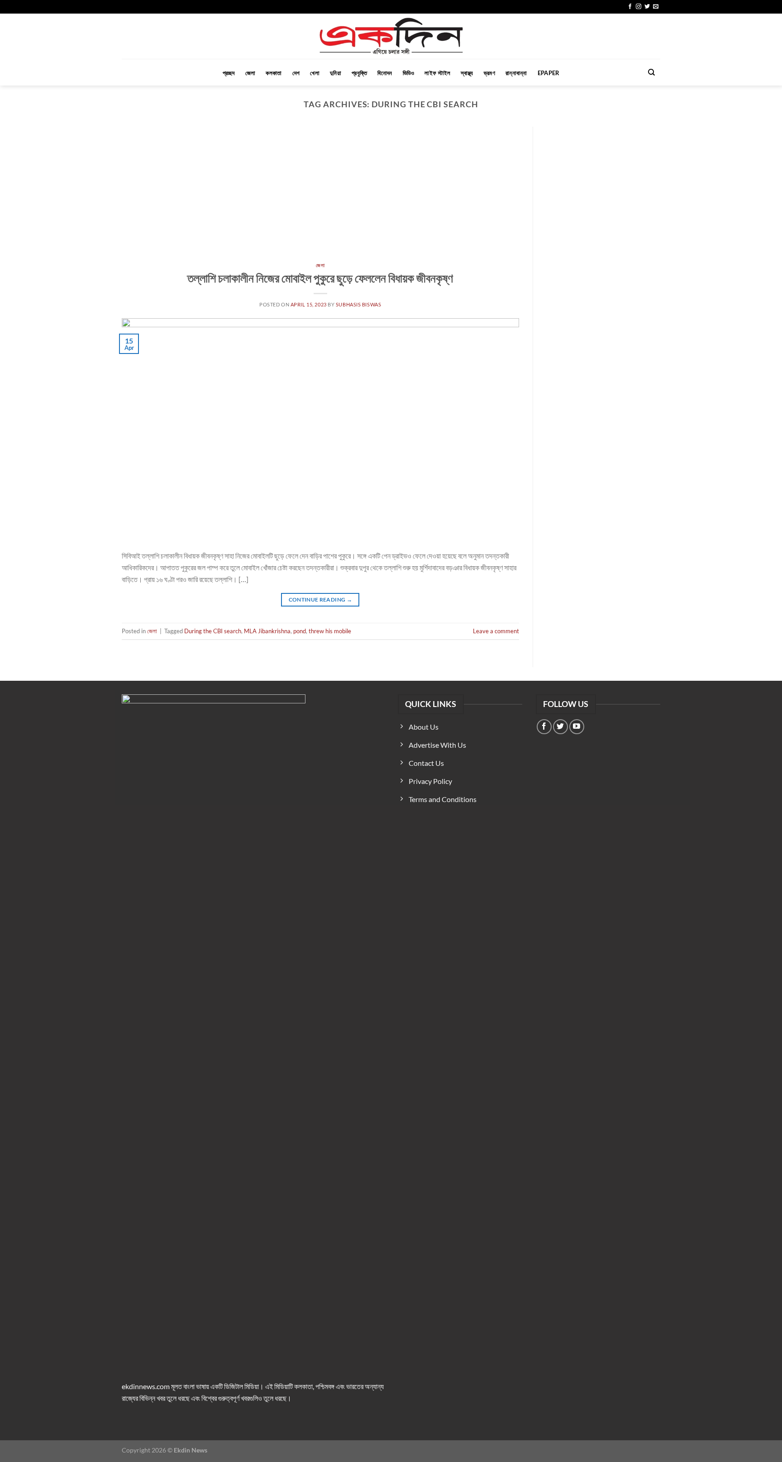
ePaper (549, 72)
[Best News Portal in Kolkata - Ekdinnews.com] (391, 36)
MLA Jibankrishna (267, 631)
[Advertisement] (320, 194)
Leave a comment (496, 631)
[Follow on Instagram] (638, 7)
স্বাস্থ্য (467, 72)
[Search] (651, 72)
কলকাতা (273, 72)
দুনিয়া (335, 72)
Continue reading (321, 599)
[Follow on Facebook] (630, 7)
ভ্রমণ (489, 72)
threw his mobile (330, 631)
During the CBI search (212, 631)
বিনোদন (384, 72)
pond (299, 631)
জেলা (250, 72)
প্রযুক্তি (359, 72)
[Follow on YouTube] (576, 726)
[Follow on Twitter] (647, 7)
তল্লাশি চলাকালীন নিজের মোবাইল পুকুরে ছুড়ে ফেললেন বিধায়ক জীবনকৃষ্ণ (320, 278)
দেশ (296, 72)
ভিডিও (409, 72)
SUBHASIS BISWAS (358, 304)
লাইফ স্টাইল (437, 72)
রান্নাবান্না (516, 72)
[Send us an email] (655, 7)
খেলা (314, 72)
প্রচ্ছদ (229, 72)
